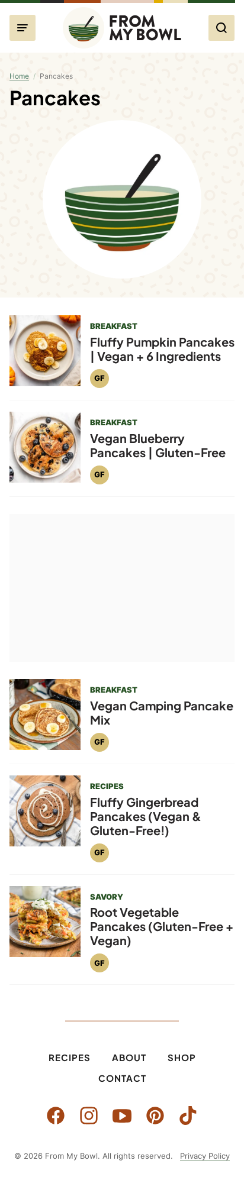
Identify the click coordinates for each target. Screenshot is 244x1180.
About (129, 1057)
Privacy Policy (205, 1155)
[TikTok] (188, 1115)
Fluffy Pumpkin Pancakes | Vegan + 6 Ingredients (162, 348)
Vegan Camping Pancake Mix (161, 712)
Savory (106, 896)
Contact (122, 1078)
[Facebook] (55, 1115)
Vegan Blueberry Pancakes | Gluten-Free (158, 445)
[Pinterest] (155, 1115)
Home (19, 76)
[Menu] (22, 28)
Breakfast (113, 326)
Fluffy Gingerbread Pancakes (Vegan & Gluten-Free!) (145, 816)
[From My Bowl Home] (122, 28)
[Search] (221, 28)
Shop (182, 1057)
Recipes (70, 1057)
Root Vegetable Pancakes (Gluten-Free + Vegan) (161, 926)
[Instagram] (88, 1115)
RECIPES (107, 786)
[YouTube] (122, 1115)
